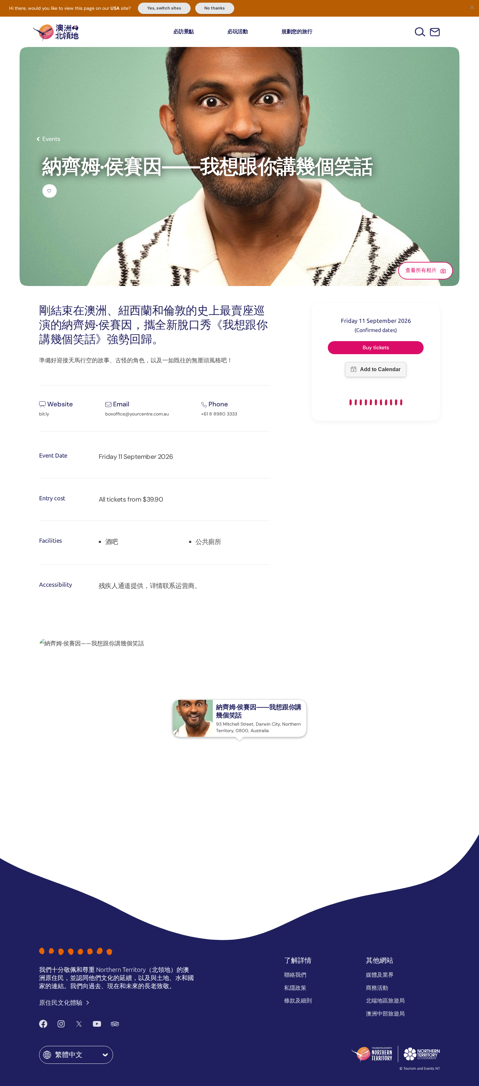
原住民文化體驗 (61, 1002)
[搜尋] (420, 32)
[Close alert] (472, 7)
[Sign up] (435, 32)
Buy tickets (376, 347)
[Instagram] (61, 1024)
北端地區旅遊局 (385, 1000)
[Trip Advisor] (115, 1024)
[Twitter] (79, 1024)
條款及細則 (298, 1000)
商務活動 (377, 988)
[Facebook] (43, 1024)
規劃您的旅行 (297, 31)
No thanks (214, 8)
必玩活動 (237, 31)
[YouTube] (97, 1024)
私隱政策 (295, 988)
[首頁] (56, 32)
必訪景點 (183, 31)
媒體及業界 (380, 975)
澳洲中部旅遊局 (385, 1013)
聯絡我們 (295, 975)
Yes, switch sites (164, 8)
